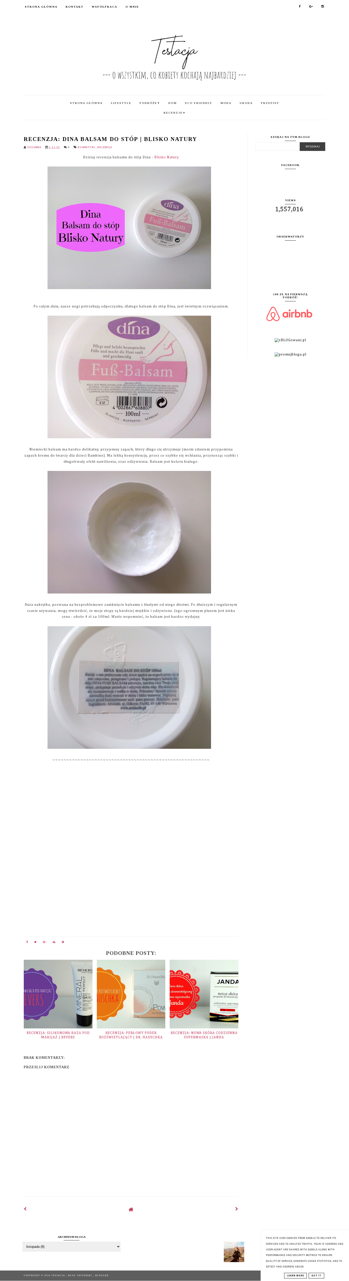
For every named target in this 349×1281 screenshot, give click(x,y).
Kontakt (75, 6)
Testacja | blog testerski (72, 1275)
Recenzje (175, 112)
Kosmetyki (87, 147)
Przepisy (270, 102)
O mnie (132, 6)
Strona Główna (41, 6)
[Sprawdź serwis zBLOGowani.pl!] (290, 340)
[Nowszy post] (25, 1209)
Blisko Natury (166, 157)
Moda (225, 102)
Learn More (295, 1275)
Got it (316, 1275)
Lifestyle (121, 102)
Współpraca (104, 6)
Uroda (246, 102)
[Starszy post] (236, 1209)
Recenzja (104, 147)
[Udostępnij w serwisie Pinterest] (63, 943)
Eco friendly (198, 102)
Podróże (149, 102)
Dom (172, 102)
